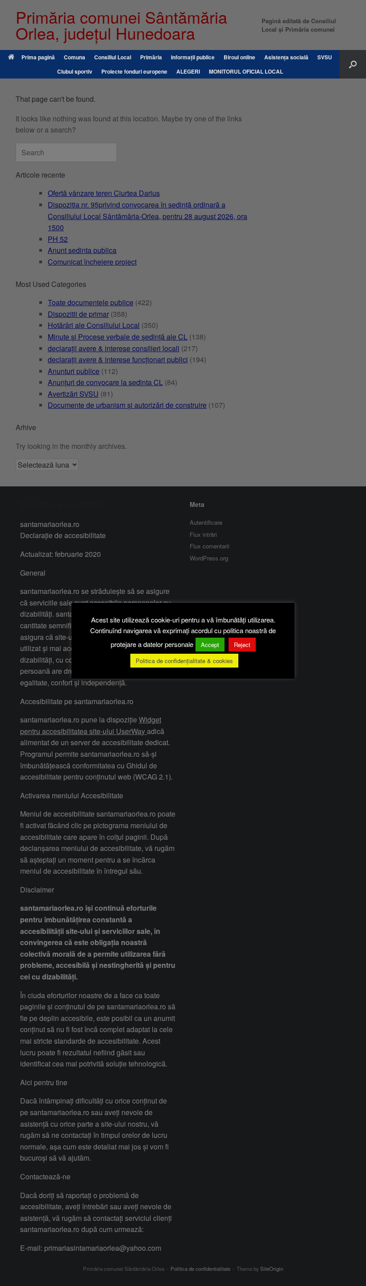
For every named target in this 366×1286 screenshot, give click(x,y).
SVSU (324, 57)
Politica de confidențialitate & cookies (184, 660)
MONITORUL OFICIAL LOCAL (246, 71)
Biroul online (239, 57)
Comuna (74, 57)
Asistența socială (286, 57)
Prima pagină (38, 57)
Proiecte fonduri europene (134, 71)
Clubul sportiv (74, 71)
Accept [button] (210, 644)
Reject (242, 644)
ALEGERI (188, 71)
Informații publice (193, 57)
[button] (353, 64)
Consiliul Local (112, 57)
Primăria (151, 57)
